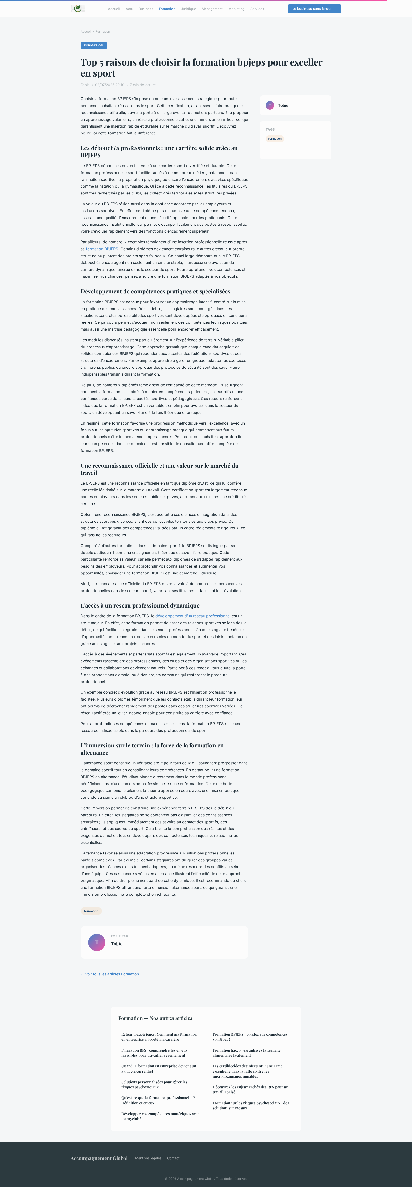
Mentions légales (148, 1158)
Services (257, 8)
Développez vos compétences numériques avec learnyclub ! (160, 1116)
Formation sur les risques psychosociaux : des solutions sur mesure (251, 1105)
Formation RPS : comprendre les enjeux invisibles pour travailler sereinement (154, 1053)
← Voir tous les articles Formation (110, 974)
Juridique (188, 8)
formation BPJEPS (102, 248)
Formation (167, 8)
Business (146, 8)
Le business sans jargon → (314, 8)
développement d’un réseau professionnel (193, 616)
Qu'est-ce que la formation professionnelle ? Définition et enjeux (158, 1100)
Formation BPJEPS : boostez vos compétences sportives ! (250, 1037)
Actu (129, 8)
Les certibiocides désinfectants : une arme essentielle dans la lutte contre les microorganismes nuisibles (248, 1071)
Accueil (114, 8)
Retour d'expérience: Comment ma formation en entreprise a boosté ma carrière (159, 1037)
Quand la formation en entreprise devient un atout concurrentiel (158, 1068)
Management (212, 8)
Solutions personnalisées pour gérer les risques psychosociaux (154, 1084)
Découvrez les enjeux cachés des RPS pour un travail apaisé (250, 1089)
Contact (173, 1158)
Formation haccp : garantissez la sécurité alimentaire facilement (247, 1053)
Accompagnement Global (99, 1158)
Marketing (236, 8)
